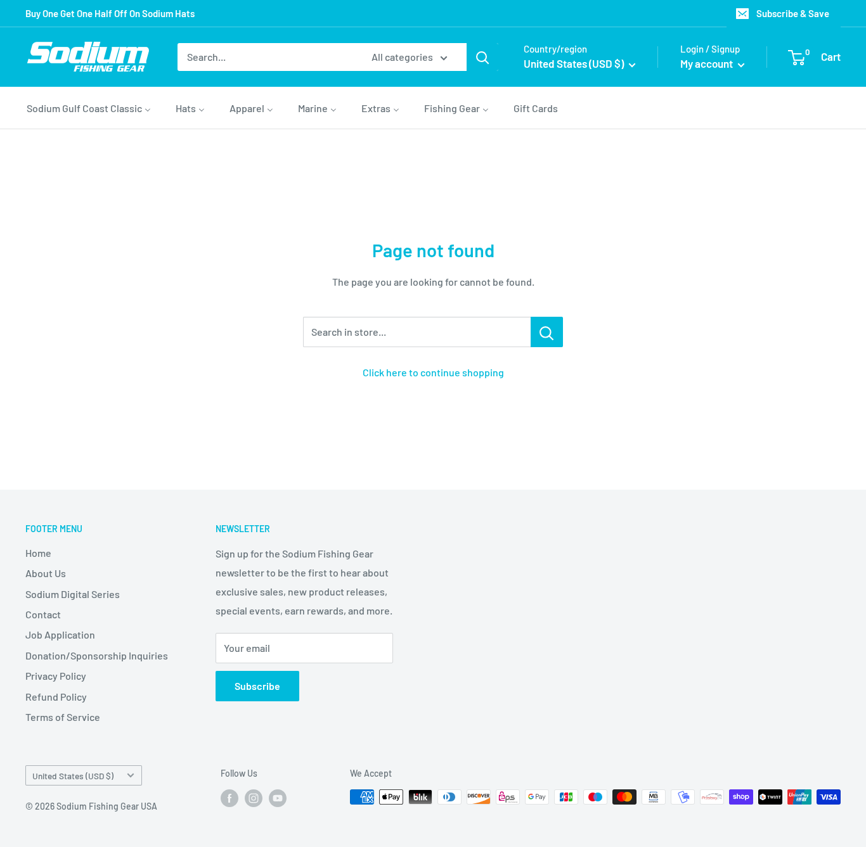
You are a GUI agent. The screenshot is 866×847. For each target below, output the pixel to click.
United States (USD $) (72, 775)
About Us (45, 573)
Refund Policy (56, 697)
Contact (43, 614)
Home (38, 553)
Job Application (60, 634)
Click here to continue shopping (433, 372)
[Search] (482, 57)
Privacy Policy (55, 676)
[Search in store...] (547, 332)
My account (707, 63)
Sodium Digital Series (72, 594)
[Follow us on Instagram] (253, 798)
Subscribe (257, 686)
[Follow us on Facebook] (229, 798)
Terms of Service (62, 717)
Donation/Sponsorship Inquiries (96, 655)
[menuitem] (88, 108)
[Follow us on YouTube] (278, 798)
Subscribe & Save (792, 13)
